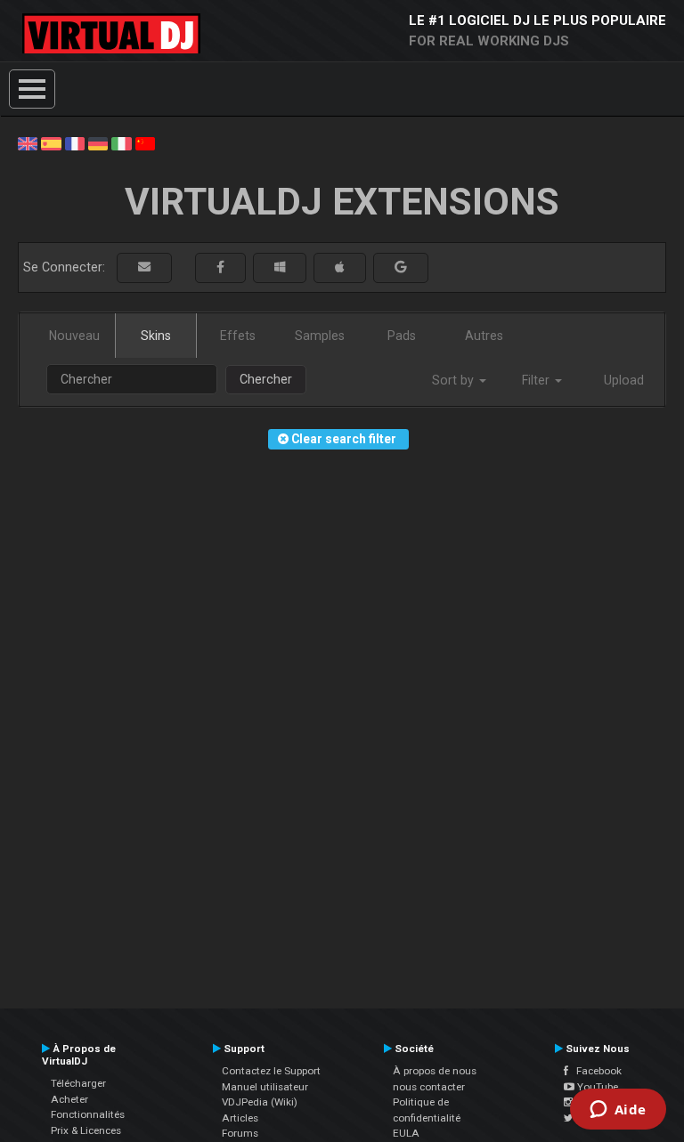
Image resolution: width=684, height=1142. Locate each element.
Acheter (69, 1099)
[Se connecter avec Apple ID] (340, 267)
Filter (537, 380)
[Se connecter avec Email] (144, 267)
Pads (401, 335)
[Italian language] (121, 142)
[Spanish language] (51, 142)
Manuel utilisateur (265, 1087)
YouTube (596, 1087)
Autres (484, 335)
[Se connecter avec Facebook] (220, 267)
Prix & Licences (86, 1130)
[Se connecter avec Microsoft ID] (279, 267)
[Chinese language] (145, 142)
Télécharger (78, 1083)
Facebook (595, 1071)
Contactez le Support (271, 1071)
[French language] (75, 142)
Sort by (454, 380)
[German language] (98, 142)
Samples (320, 335)
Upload (624, 380)
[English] (27, 142)
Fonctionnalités (88, 1114)
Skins (156, 335)
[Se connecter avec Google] (400, 267)
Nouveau (74, 335)
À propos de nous (434, 1071)
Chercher (266, 379)
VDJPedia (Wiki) (259, 1102)
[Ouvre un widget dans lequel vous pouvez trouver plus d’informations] (617, 1111)
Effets (238, 335)
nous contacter (429, 1087)
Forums (240, 1133)
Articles (240, 1118)
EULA (406, 1133)
